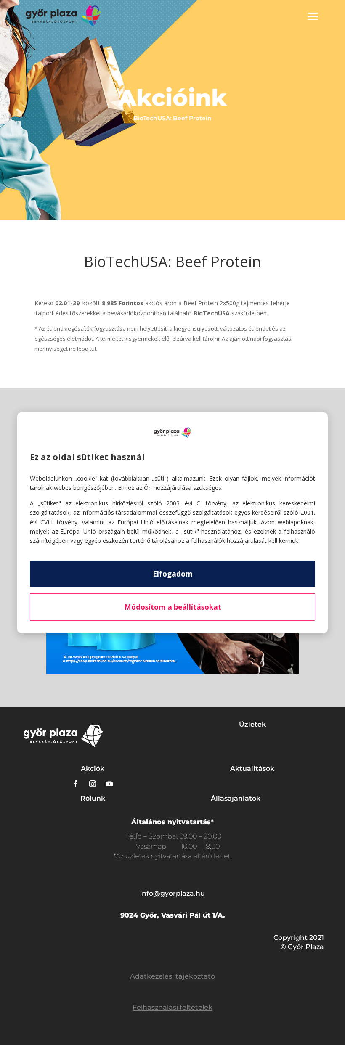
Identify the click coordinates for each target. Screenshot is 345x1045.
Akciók (92, 769)
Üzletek (252, 724)
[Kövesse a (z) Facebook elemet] (75, 784)
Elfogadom (173, 574)
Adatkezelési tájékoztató (172, 976)
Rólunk (92, 798)
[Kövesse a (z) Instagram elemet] (92, 784)
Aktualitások (252, 769)
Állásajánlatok (235, 798)
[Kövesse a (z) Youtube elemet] (109, 784)
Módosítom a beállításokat (172, 607)
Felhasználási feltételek (172, 1007)
